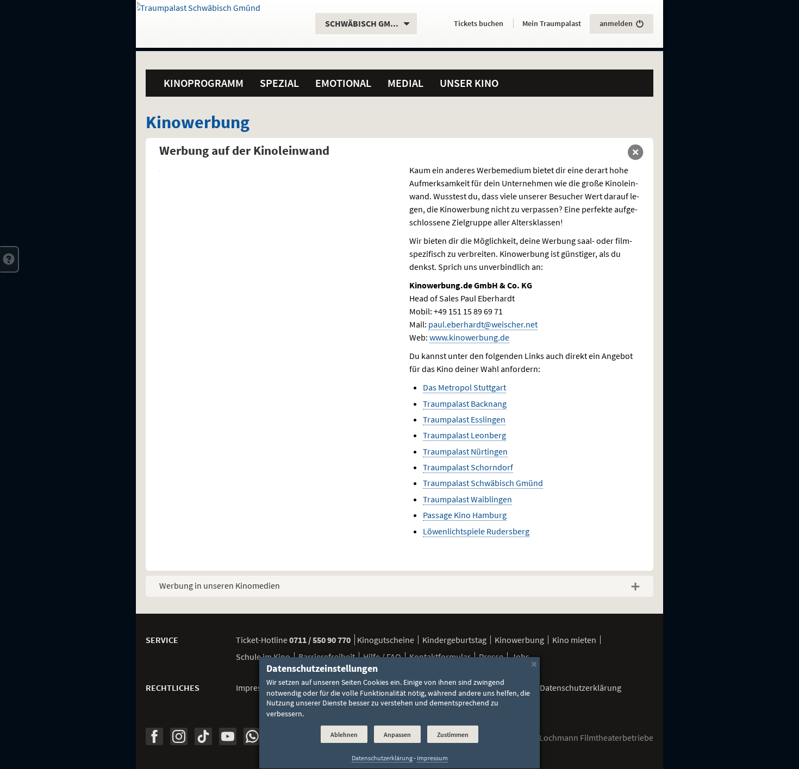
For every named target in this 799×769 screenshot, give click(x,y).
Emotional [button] (343, 83)
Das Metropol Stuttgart (464, 387)
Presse (491, 656)
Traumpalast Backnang (465, 403)
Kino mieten (574, 639)
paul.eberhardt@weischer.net (483, 324)
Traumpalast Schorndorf (468, 467)
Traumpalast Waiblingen (467, 499)
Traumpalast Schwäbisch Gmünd (483, 482)
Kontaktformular (440, 656)
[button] (9, 259)
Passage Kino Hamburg (465, 514)
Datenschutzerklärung (382, 758)
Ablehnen (344, 734)
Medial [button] (405, 83)
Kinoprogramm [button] (204, 83)
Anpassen (397, 734)
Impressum (256, 687)
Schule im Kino (263, 656)
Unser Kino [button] (469, 83)
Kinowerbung (519, 639)
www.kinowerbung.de (469, 337)
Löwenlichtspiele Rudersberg (476, 531)
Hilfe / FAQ (382, 656)
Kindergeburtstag (454, 639)
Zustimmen (453, 734)
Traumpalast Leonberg (464, 435)
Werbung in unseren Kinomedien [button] (219, 585)
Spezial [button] (279, 83)
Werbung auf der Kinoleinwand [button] (244, 150)
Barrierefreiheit (326, 656)
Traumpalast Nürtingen (465, 451)
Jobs (520, 656)
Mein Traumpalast (551, 23)
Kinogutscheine (385, 639)
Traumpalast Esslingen (464, 419)
